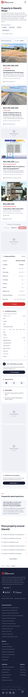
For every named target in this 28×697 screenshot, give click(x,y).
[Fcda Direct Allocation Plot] (14, 202)
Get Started (13, 483)
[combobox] (17, 261)
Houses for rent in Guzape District (10, 607)
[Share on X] (13, 383)
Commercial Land (7, 343)
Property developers (7, 646)
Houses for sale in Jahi (7, 634)
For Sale (19, 27)
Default (20, 40)
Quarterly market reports (8, 654)
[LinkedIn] (10, 692)
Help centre (23, 669)
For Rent (4, 27)
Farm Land (5, 351)
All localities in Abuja (7, 33)
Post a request (15, 372)
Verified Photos (6, 677)
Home (3, 566)
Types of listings (6, 669)
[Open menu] (25, 2)
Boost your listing (6, 675)
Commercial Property (8, 326)
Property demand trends (8, 649)
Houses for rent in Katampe (9, 618)
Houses (5, 321)
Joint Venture (5, 30)
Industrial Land (6, 345)
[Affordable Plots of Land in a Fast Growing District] (14, 160)
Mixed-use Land (6, 348)
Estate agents (5, 644)
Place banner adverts (7, 680)
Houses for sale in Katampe (9, 623)
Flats (4, 318)
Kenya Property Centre (7, 598)
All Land (5, 356)
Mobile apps (23, 675)
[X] (6, 692)
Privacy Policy (5, 689)
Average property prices (8, 651)
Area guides (5, 659)
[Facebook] (3, 692)
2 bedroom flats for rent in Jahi (9, 636)
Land (4, 324)
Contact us (23, 672)
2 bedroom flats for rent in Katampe (11, 626)
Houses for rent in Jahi (7, 628)
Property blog (5, 657)
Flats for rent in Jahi (6, 631)
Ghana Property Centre (20, 598)
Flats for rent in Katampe (8, 621)
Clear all (23, 256)
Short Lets (11, 27)
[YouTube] (13, 692)
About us (22, 667)
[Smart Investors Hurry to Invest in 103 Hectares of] (14, 106)
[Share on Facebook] (6, 383)
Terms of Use (13, 689)
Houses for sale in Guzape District (10, 613)
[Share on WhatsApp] (21, 383)
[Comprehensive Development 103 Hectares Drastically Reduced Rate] (14, 64)
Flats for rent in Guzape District (10, 610)
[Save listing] (24, 46)
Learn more (6, 587)
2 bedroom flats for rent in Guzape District (12, 615)
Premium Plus (5, 672)
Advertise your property (8, 667)
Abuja (7, 566)
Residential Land (7, 340)
